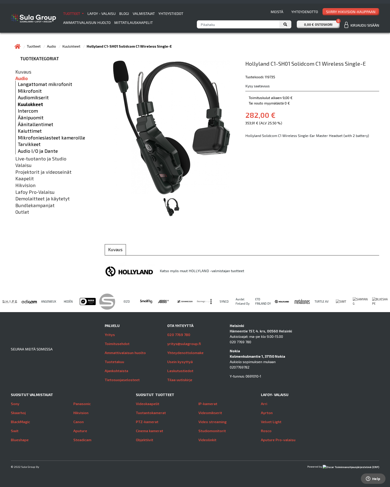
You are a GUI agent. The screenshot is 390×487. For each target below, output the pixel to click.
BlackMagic (20, 422)
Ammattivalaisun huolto (87, 22)
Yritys (110, 334)
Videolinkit (207, 440)
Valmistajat (144, 13)
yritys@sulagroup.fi (184, 343)
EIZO (127, 301)
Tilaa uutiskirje (179, 380)
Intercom (28, 110)
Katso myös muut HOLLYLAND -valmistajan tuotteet (202, 271)
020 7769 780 (178, 334)
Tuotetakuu (114, 361)
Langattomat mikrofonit (45, 84)
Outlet (22, 211)
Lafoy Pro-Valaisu (35, 192)
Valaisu (23, 165)
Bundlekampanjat (35, 205)
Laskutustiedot (180, 371)
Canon (78, 422)
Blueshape (20, 440)
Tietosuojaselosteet (122, 380)
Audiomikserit (33, 97)
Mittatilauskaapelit (133, 22)
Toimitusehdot (117, 343)
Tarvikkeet (29, 144)
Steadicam (82, 440)
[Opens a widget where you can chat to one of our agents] (373, 479)
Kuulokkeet (71, 46)
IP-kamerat (207, 403)
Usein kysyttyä (180, 361)
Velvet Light (271, 422)
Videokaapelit (147, 403)
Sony (15, 403)
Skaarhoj (18, 412)
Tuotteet (72, 13)
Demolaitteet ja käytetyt (42, 198)
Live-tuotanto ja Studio (40, 158)
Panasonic (82, 403)
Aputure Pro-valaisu (278, 440)
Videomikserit (210, 412)
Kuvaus (23, 71)
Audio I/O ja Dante (38, 150)
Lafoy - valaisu (101, 13)
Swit (15, 431)
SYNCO (224, 301)
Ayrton (267, 412)
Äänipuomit (31, 117)
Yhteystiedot (170, 13)
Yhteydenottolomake (185, 352)
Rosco (266, 431)
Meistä (277, 11)
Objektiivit (144, 440)
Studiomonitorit (212, 431)
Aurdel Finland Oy (243, 301)
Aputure (80, 431)
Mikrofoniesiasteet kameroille (51, 137)
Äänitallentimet (35, 124)
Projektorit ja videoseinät (43, 171)
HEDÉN (68, 301)
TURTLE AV (322, 301)
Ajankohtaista (116, 371)
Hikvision (25, 185)
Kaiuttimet (30, 130)
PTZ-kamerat (147, 422)
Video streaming (212, 422)
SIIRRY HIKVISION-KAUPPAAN (351, 11)
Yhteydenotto (304, 11)
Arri (264, 403)
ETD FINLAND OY (263, 301)
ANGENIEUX (48, 301)
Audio (52, 46)
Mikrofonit (30, 90)
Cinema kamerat (149, 431)
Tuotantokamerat (151, 412)
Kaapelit (24, 178)
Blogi (124, 13)
